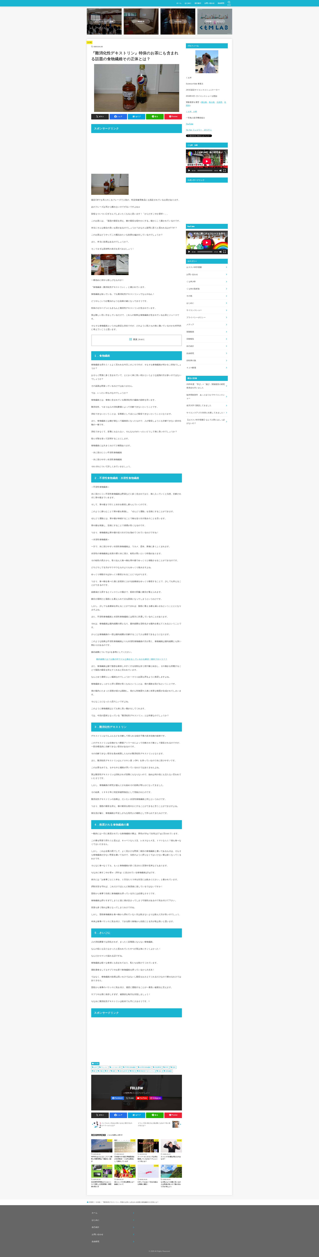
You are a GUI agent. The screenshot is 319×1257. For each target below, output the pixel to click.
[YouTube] (142, 1098)
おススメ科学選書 (194, 267)
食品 (159, 1071)
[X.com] (130, 1098)
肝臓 (101, 1071)
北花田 (219, 102)
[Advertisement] (136, 153)
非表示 (141, 339)
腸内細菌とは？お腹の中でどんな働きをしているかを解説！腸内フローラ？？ (131, 659)
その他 (89, 42)
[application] (207, 161)
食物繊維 (169, 1071)
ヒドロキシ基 (116, 1067)
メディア (190, 325)
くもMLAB (191, 282)
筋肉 (173, 1067)
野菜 (133, 1071)
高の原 (212, 102)
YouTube (189, 124)
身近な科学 (123, 1071)
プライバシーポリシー (196, 317)
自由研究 (221, 3)
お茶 (95, 1067)
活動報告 (190, 339)
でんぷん (104, 1067)
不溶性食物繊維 (130, 1067)
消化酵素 (158, 1067)
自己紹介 (198, 3)
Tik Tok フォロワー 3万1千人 (199, 130)
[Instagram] (155, 1098)
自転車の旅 (191, 360)
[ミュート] (220, 170)
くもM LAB (191, 112)
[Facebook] (117, 1098)
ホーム (178, 3)
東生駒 (204, 102)
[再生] (189, 170)
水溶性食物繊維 (145, 1067)
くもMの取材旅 (193, 289)
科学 (166, 1067)
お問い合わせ (209, 3)
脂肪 (114, 1071)
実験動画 (190, 332)
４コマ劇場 (191, 368)
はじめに (188, 3)
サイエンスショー (194, 310)
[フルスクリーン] (224, 170)
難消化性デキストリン (146, 1071)
